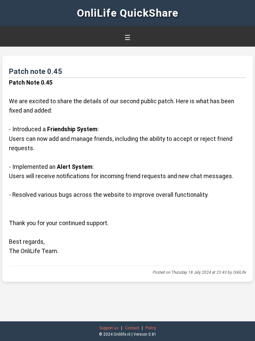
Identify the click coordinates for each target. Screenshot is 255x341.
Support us (109, 328)
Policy (150, 328)
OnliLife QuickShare (127, 13)
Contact (132, 328)
